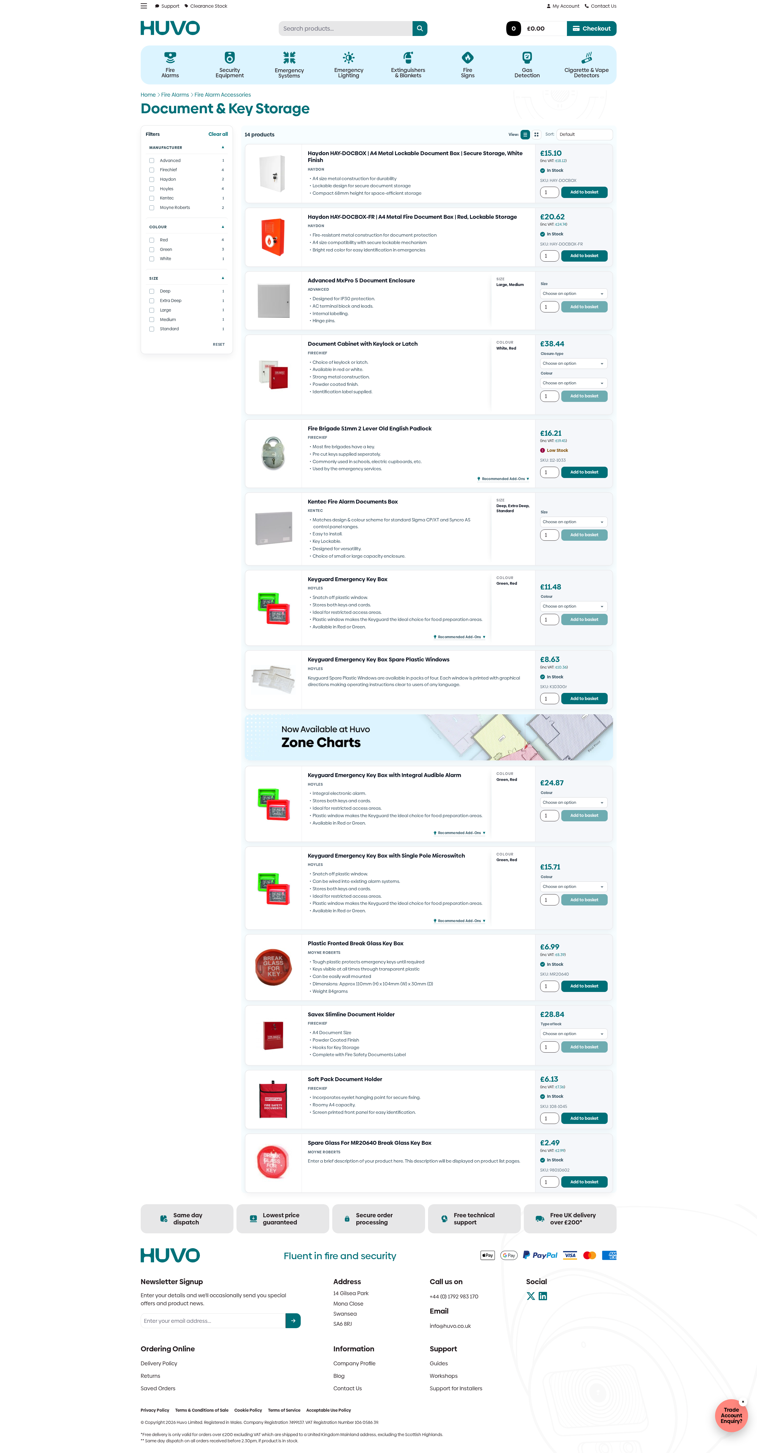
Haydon (316, 169)
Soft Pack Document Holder (345, 1079)
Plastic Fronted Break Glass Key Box (356, 943)
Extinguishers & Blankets (408, 72)
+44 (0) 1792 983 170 (454, 1296)
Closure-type (552, 353)
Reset (219, 344)
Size (153, 278)
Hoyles (315, 588)
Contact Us (604, 6)
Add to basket (584, 192)
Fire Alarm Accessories (223, 94)
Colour (158, 226)
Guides (439, 1363)
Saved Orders (158, 1388)
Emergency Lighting (348, 72)
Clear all (218, 134)
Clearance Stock (208, 6)
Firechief (318, 353)
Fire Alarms (170, 72)
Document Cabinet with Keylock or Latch (363, 344)
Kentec (315, 510)
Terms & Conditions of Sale (201, 1410)
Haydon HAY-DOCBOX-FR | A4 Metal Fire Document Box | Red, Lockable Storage (412, 217)
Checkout (597, 28)
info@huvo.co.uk (450, 1326)
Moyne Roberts (324, 952)
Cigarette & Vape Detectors (587, 72)
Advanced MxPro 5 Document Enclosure (361, 280)
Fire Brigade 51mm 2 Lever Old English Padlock (370, 428)
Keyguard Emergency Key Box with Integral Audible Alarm (384, 775)
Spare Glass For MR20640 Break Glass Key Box (370, 1143)
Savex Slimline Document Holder (351, 1014)
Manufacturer (165, 147)
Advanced (318, 289)
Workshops (444, 1376)
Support (170, 6)
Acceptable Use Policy (328, 1410)
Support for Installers (456, 1388)
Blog (339, 1376)
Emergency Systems (289, 73)
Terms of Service (284, 1410)
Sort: (550, 134)
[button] (503, 477)
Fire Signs (468, 72)
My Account (566, 6)
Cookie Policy (248, 1410)
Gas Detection (527, 72)
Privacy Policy (155, 1410)
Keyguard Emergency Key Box (348, 579)
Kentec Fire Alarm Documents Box (353, 502)
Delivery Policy (159, 1363)
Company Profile (354, 1363)
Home (148, 94)
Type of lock (551, 1024)
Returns (150, 1376)
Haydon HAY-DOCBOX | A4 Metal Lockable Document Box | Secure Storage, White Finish (415, 156)
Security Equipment (230, 72)
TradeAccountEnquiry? (731, 1415)
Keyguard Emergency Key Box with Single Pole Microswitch (386, 856)
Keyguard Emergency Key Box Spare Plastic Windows (378, 659)
